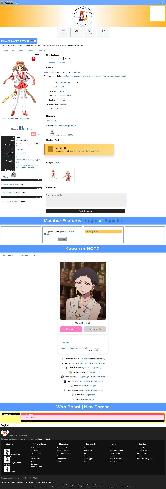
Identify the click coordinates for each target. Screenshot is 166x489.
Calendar (34, 464)
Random (5, 50)
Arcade (103, 34)
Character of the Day (8, 184)
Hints (46, 234)
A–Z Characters (63, 448)
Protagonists (115, 453)
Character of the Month (9, 201)
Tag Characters (142, 453)
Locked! (62, 239)
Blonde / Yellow (65, 95)
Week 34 (7, 456)
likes (92, 350)
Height (86, 461)
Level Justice (24, 119)
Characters (90, 34)
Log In (16, 3)
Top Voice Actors (116, 450)
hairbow (31, 165)
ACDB (8, 2)
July (5, 448)
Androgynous (30, 50)
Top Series (35, 450)
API (9, 482)
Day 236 (7, 465)
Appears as (65, 82)
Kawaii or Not (25, 256)
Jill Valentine (15, 454)
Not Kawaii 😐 (95, 329)
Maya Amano (15, 463)
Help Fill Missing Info (144, 459)
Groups (62, 63)
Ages (85, 453)
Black (62, 91)
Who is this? (30, 417)
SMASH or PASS (9, 256)
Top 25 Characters (117, 461)
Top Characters (63, 450)
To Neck (63, 100)
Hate (67, 59)
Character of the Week (9, 193)
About (4, 482)
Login (91, 220)
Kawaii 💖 (71, 329)
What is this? (67, 231)
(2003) (70, 135)
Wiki (13, 482)
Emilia (85, 348)
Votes (36, 256)
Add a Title (140, 448)
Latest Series (36, 453)
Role (13, 149)
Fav (50, 59)
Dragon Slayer (82, 363)
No (61, 109)
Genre (112, 456)
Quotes (49, 140)
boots (24, 167)
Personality (88, 450)
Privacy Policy (40, 482)
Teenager (63, 104)
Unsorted (19, 149)
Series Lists (35, 459)
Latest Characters (64, 453)
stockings (30, 167)
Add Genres (141, 456)
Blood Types (88, 459)
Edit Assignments (67, 126)
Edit (33, 134)
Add (57, 140)
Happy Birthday (96, 368)
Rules (48, 482)
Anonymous (29, 414)
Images (49, 162)
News (33, 461)
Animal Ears (42, 50)
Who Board (68, 406)
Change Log (28, 482)
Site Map (19, 482)
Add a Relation (52, 121)
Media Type (10, 156)
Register (113, 220)
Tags (32, 456)
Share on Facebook (21, 129)
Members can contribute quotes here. (85, 151)
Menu (5, 177)
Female (21, 50)
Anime (76, 34)
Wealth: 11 (29, 41)
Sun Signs (87, 456)
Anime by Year (36, 467)
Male (13, 50)
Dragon (93, 386)
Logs (39, 134)
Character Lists (63, 459)
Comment (51, 63)
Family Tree (92, 231)
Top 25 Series (115, 459)
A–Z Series (35, 448)
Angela (13, 471)
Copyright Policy (112, 487)
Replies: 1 (28, 421)
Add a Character (142, 450)
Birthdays (63, 34)
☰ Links (38, 54)
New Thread (97, 406)
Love (59, 59)
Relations (50, 116)
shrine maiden (21, 165)
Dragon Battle (92, 372)
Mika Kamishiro (10, 41)
